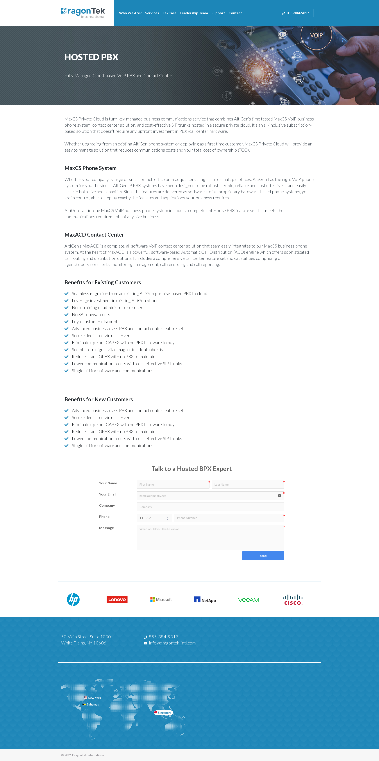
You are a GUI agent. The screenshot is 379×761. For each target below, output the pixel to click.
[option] (79, 599)
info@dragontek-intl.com (172, 642)
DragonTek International (88, 755)
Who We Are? (130, 13)
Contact (235, 13)
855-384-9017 (298, 13)
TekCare (169, 13)
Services (152, 13)
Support (218, 13)
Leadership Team (194, 13)
